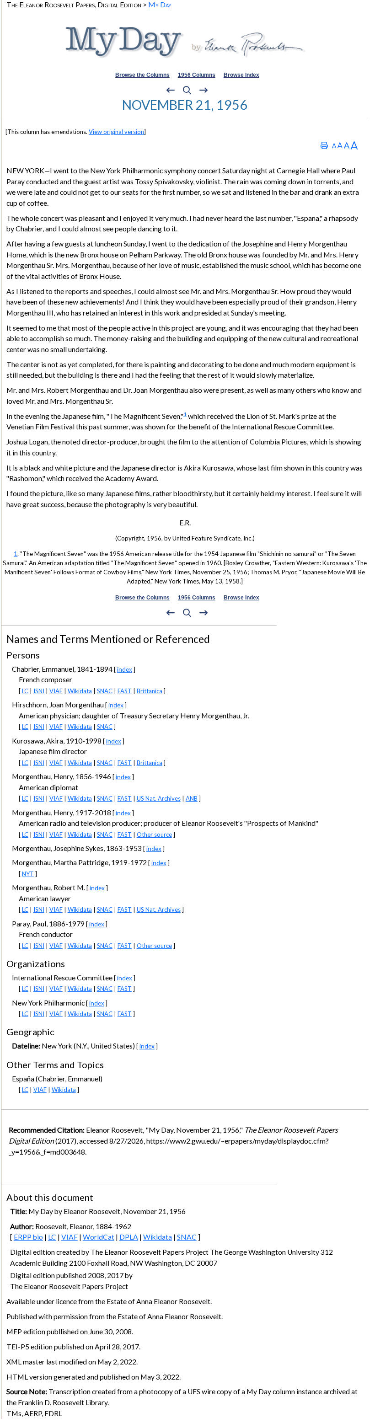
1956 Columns (196, 75)
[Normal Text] (340, 145)
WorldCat (98, 1237)
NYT (28, 873)
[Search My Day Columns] (187, 90)
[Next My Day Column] (203, 90)
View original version (116, 131)
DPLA (128, 1237)
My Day (159, 4)
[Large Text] (346, 145)
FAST (125, 691)
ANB (192, 798)
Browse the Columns (142, 75)
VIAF (56, 691)
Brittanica (149, 691)
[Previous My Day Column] (170, 90)
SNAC (104, 691)
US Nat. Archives (159, 798)
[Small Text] (334, 145)
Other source (154, 834)
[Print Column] (324, 145)
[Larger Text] (354, 145)
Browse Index (241, 75)
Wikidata (80, 691)
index (124, 669)
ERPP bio (28, 1237)
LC (25, 691)
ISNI (38, 691)
